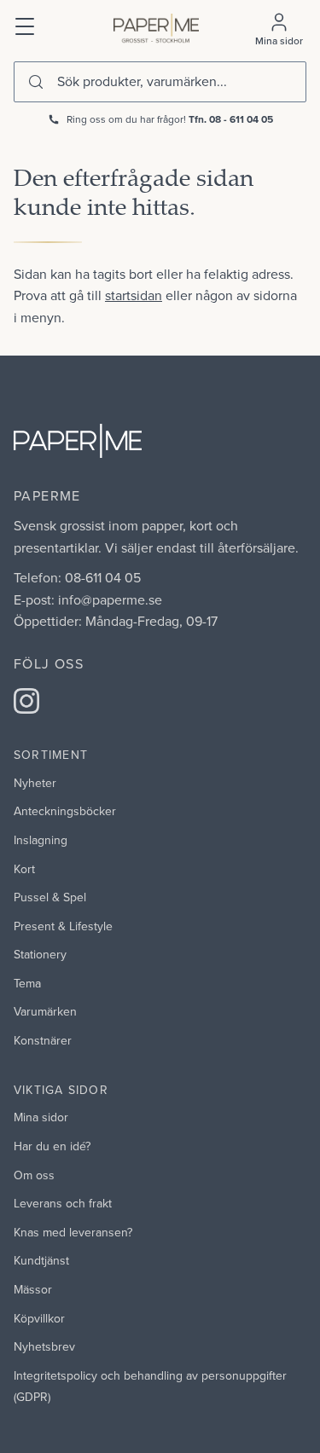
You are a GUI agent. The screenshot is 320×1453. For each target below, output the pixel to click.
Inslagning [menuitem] (40, 839)
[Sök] (36, 81)
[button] (25, 24)
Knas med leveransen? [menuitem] (73, 1232)
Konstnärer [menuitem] (43, 1040)
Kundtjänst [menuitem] (41, 1260)
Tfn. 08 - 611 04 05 (231, 119)
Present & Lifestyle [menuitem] (63, 926)
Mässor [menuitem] (33, 1289)
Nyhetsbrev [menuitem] (44, 1346)
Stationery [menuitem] (40, 954)
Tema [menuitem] (27, 983)
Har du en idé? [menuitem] (52, 1146)
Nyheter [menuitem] (35, 782)
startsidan (133, 295)
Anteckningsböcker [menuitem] (65, 810)
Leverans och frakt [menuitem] (63, 1203)
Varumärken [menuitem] (45, 1011)
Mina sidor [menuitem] (41, 1117)
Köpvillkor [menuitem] (39, 1318)
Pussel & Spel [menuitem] (50, 897)
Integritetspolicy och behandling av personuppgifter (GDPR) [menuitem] (150, 1386)
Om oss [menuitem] (34, 1175)
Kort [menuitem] (24, 868)
